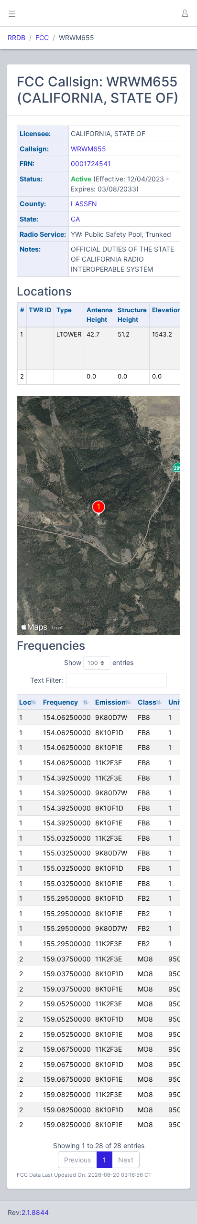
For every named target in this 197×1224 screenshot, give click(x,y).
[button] (184, 13)
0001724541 (91, 163)
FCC (42, 37)
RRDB (16, 37)
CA (75, 219)
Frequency (60, 702)
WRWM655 (88, 149)
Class (147, 702)
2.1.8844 (35, 1212)
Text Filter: (46, 680)
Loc (25, 702)
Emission (110, 702)
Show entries (98, 662)
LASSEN (84, 204)
